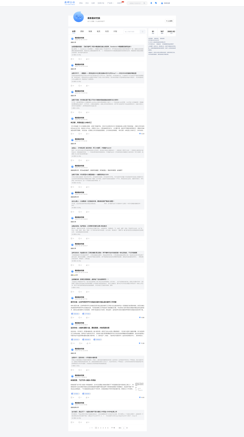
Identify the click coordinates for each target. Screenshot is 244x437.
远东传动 (76, 339)
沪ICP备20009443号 (153, 40)
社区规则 (150, 38)
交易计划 (101, 3)
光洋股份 (76, 393)
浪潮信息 (98, 339)
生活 (107, 31)
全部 (73, 31)
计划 (115, 31)
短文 (98, 31)
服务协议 (156, 38)
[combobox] (136, 3)
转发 (90, 31)
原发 (82, 31)
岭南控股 (87, 393)
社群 (93, 3)
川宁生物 (87, 313)
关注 (87, 3)
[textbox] (136, 3)
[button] (110, 3)
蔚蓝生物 (76, 313)
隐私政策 (162, 38)
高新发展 (87, 339)
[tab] (73, 31)
